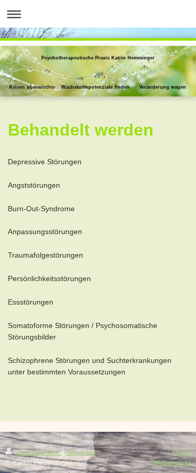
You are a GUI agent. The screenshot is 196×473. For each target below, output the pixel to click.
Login (181, 452)
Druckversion (38, 452)
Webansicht (171, 462)
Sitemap (80, 452)
